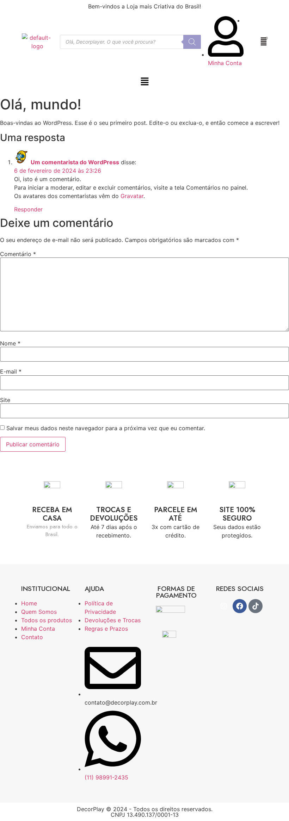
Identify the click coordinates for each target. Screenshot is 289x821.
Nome (10, 343)
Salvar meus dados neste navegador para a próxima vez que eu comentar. (105, 428)
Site (5, 400)
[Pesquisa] (192, 42)
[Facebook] (240, 606)
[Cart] (263, 41)
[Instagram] (224, 606)
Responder (28, 209)
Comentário (18, 254)
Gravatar (132, 195)
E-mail (10, 371)
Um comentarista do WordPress (75, 162)
